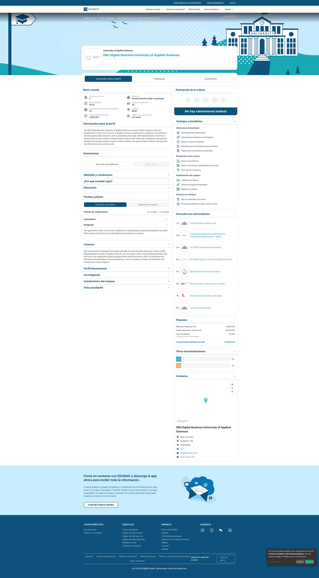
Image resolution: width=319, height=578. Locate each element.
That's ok (309, 562)
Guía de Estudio (194, 9)
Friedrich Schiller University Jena (203, 223)
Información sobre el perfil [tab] (108, 79)
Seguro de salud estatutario (134, 539)
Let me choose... (275, 562)
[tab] (126, 175)
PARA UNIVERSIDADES (215, 3)
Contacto (165, 546)
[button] (126, 90)
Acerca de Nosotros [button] (211, 9)
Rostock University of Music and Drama (206, 296)
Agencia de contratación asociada (175, 539)
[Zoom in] (232, 384)
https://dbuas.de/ (187, 457)
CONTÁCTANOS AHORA (101, 505)
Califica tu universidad (93, 533)
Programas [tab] (159, 79)
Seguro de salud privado (132, 533)
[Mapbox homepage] (182, 421)
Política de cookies (147, 556)
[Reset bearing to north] (232, 391)
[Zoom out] (232, 388)
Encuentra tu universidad (175, 9)
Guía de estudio (90, 530)
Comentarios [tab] (211, 79)
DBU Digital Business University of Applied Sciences (211, 259)
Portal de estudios (107, 18)
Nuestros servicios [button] (153, 9)
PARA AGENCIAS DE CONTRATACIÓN (187, 3)
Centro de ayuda (224, 558)
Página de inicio (90, 18)
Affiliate (164, 542)
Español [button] (228, 9)
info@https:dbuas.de (188, 453)
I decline (300, 562)
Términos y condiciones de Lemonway (174, 556)
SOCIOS (232, 3)
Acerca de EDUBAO (169, 530)
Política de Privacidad (127, 556)
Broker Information (137, 561)
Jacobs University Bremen (200, 308)
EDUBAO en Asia (129, 542)
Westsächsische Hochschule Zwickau (205, 271)
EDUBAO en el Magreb (132, 546)
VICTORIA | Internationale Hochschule (205, 247)
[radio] (188, 99)
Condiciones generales (105, 556)
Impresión (89, 556)
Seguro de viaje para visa (133, 536)
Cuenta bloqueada (130, 530)
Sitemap (164, 549)
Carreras (164, 533)
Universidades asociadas (171, 536)
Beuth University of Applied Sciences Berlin (207, 284)
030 (182, 449)
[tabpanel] (159, 273)
